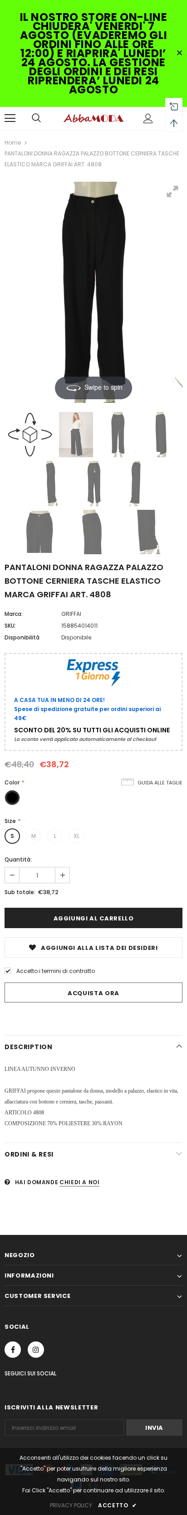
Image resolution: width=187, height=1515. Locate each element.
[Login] (148, 118)
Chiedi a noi (79, 1182)
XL (76, 836)
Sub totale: (20, 892)
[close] (179, 53)
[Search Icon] (36, 118)
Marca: (14, 614)
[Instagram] (36, 1349)
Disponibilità (22, 637)
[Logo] (93, 118)
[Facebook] (13, 1349)
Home (13, 142)
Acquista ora (93, 993)
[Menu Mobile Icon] (10, 118)
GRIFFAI (71, 614)
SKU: (10, 625)
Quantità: (18, 859)
